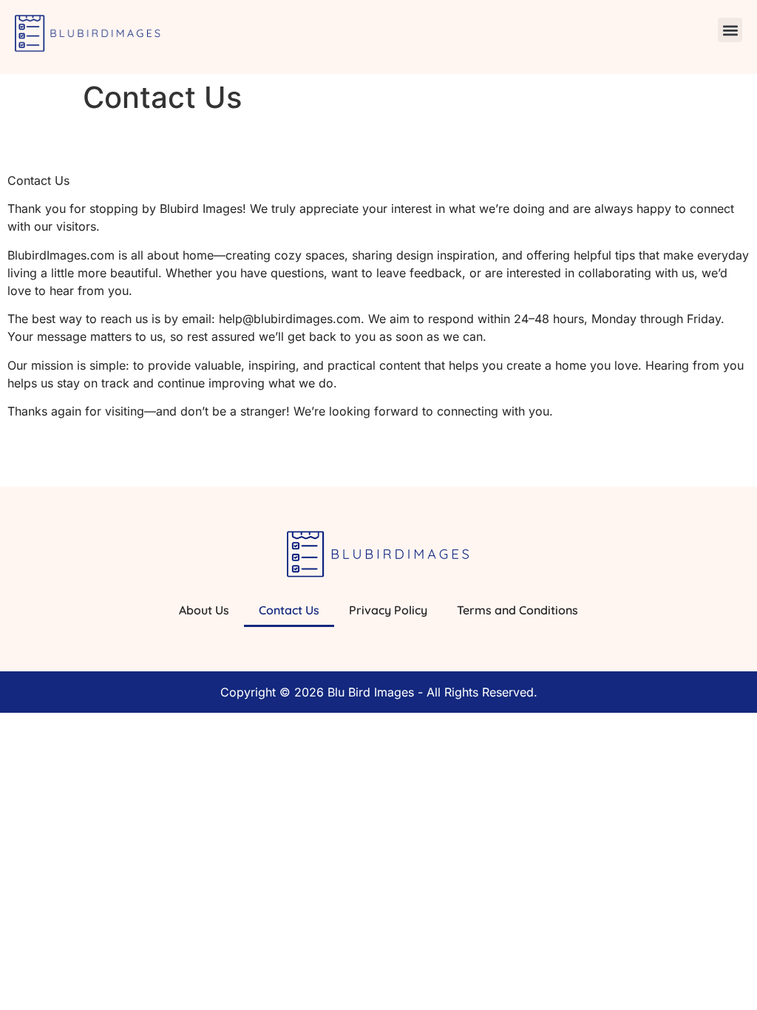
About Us (204, 610)
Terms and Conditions (517, 610)
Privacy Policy (388, 610)
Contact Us (289, 610)
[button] (730, 30)
